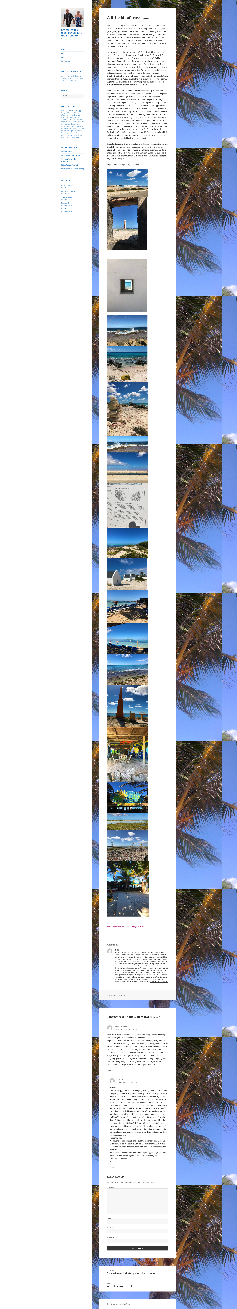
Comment (112, 1187)
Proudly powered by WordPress (118, 1304)
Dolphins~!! (65, 203)
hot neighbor (65, 169)
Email (110, 1228)
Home (63, 50)
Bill (126, 995)
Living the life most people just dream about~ (71, 32)
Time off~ (69, 152)
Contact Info (65, 61)
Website (110, 1238)
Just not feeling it (72, 165)
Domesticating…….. (68, 191)
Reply (110, 1070)
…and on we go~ (67, 197)
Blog (62, 57)
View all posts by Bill (157, 981)
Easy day (64, 209)
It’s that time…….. (67, 185)
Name (110, 1218)
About (63, 53)
